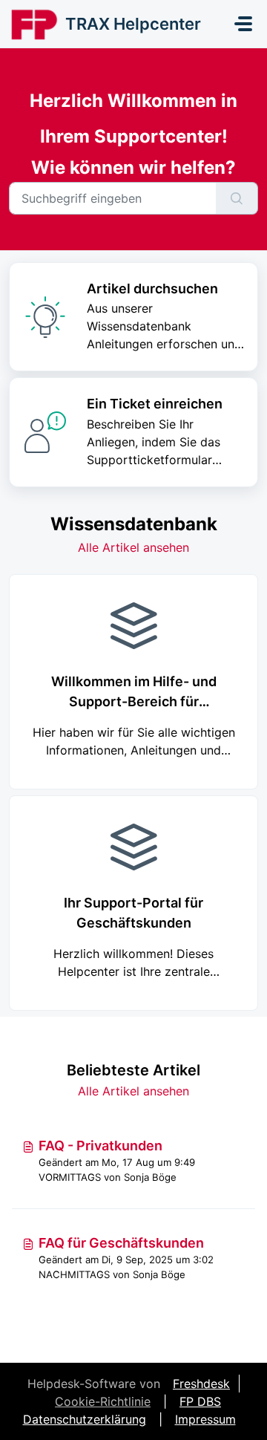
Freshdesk (201, 1383)
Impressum (205, 1419)
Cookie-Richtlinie (103, 1401)
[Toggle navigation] (243, 23)
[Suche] (237, 198)
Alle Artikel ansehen (133, 547)
